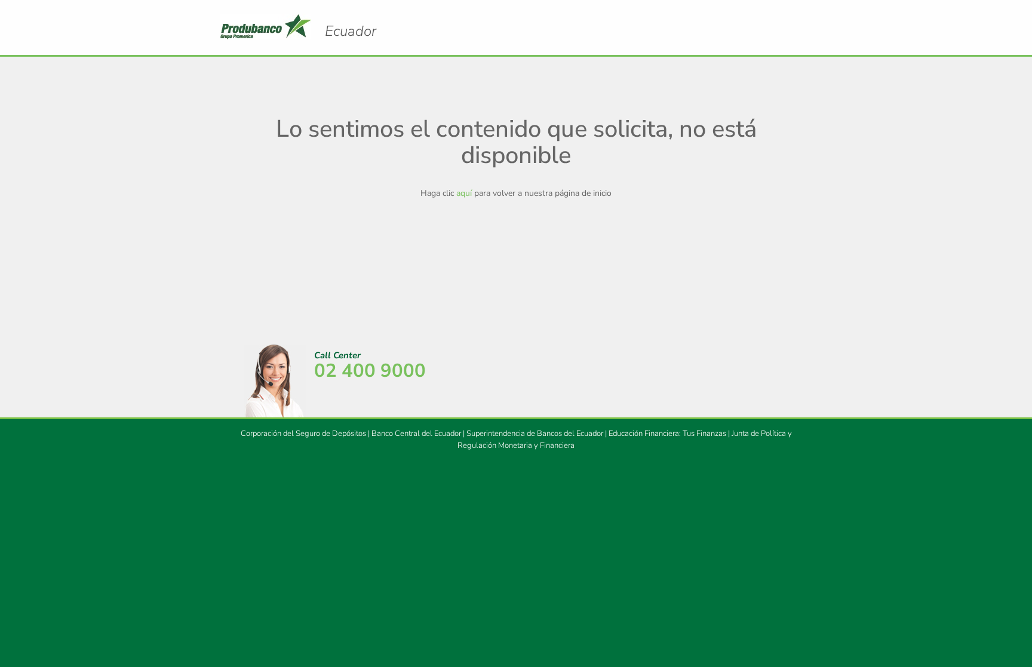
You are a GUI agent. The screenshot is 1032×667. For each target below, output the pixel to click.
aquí (464, 193)
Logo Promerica (350, 31)
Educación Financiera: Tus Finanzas (667, 433)
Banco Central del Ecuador (416, 433)
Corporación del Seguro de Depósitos (303, 433)
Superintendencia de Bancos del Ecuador (534, 433)
